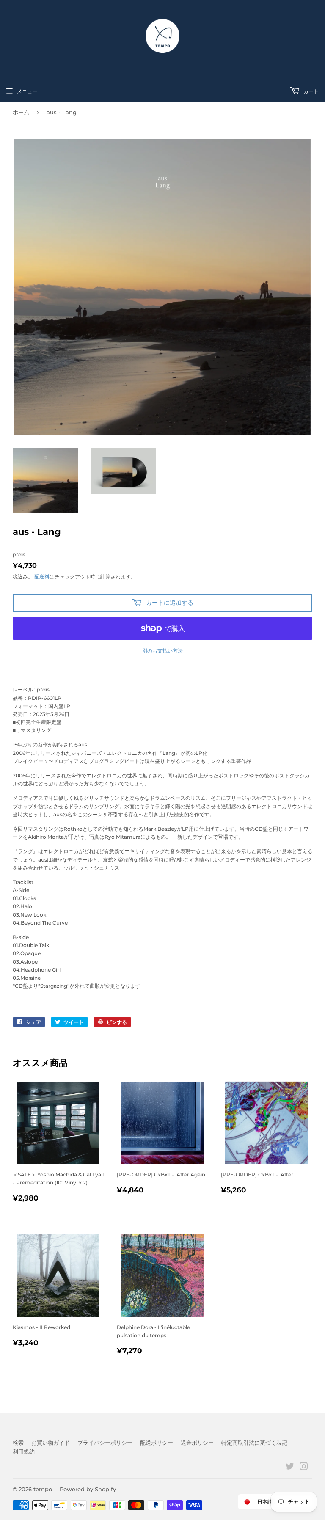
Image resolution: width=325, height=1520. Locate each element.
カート (310, 91)
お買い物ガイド (50, 1442)
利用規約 (24, 1451)
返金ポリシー (197, 1442)
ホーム (21, 112)
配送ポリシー (156, 1442)
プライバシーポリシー (104, 1442)
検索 (18, 1442)
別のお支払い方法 (162, 650)
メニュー (27, 91)
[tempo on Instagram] (304, 1468)
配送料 (42, 576)
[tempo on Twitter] (290, 1468)
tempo (42, 1489)
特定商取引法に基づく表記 (254, 1442)
